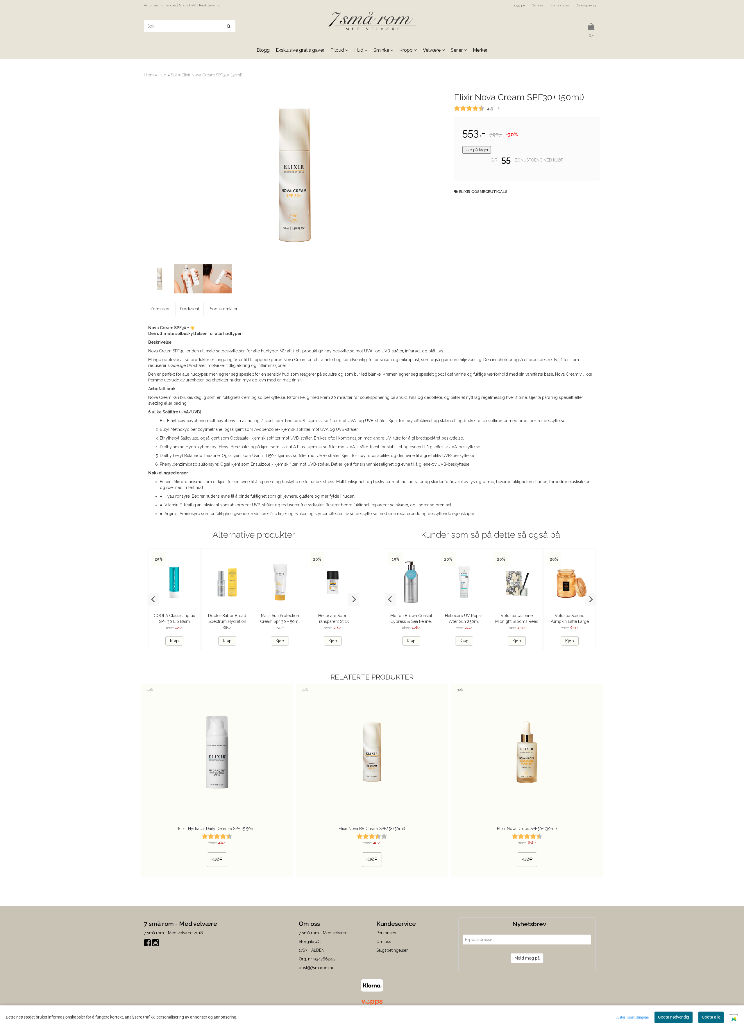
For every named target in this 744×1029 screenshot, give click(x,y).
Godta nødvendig (673, 1017)
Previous (136, 175)
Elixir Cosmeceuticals (483, 191)
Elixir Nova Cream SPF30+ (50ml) (212, 75)
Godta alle (711, 1017)
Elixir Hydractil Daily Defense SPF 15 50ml (217, 828)
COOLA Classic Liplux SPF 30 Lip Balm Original (174, 621)
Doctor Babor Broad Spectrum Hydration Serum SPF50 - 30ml (227, 621)
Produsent (189, 308)
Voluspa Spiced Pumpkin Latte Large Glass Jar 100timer (569, 621)
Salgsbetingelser (392, 950)
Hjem (149, 75)
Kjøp (174, 641)
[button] (153, 599)
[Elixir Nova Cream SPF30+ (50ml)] (294, 175)
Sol (174, 75)
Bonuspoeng (586, 5)
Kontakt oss (559, 5)
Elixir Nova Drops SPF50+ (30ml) (527, 828)
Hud (162, 75)
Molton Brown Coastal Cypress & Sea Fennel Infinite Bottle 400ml (411, 621)
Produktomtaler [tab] (222, 308)
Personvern (387, 933)
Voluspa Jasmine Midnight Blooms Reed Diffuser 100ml (517, 621)
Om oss (537, 5)
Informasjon (160, 308)
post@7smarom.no (317, 967)
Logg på (518, 5)
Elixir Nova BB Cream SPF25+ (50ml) (372, 828)
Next (453, 175)
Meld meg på (527, 958)
